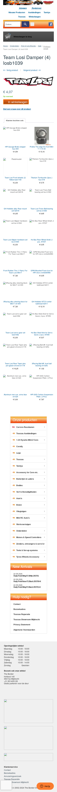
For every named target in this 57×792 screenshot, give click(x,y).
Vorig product (12, 70)
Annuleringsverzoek (12, 776)
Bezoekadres (19, 609)
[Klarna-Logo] (28, 691)
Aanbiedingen (34, 12)
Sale (39, 45)
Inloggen (23, 8)
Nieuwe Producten (17, 12)
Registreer (36, 8)
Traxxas (21, 16)
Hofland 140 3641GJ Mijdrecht (11, 677)
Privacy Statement (21, 624)
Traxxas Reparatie (21, 614)
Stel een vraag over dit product (17, 109)
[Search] (25, 24)
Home (5, 45)
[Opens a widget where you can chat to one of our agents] (45, 786)
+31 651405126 (11, 681)
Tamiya (47, 12)
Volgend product (30, 70)
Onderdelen (14, 45)
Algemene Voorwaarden (24, 629)
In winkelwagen (18, 102)
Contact (17, 604)
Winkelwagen (35, 16)
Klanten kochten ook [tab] (14, 120)
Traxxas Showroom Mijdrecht (26, 619)
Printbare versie (46, 47)
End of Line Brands (28, 45)
